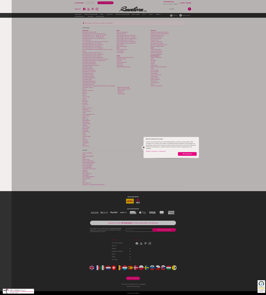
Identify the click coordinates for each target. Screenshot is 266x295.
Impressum (155, 151)
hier (184, 147)
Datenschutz (162, 151)
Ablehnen (148, 151)
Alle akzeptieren (187, 154)
